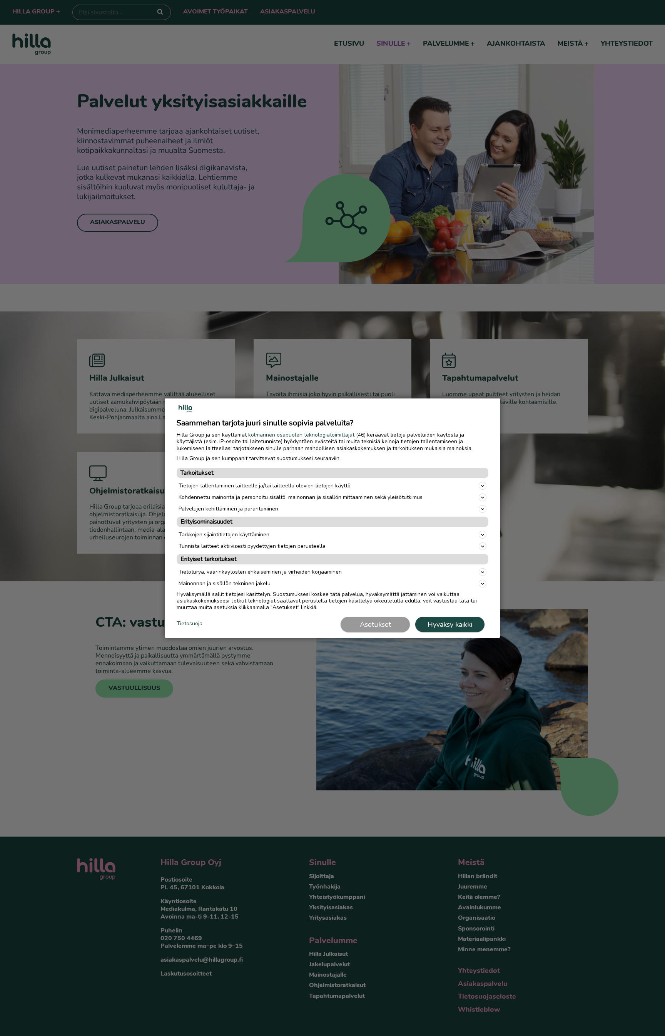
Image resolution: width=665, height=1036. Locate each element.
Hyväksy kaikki (450, 624)
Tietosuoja (189, 624)
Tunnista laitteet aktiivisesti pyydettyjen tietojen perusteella (252, 546)
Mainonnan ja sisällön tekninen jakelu (225, 583)
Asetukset (375, 624)
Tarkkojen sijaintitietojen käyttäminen (224, 534)
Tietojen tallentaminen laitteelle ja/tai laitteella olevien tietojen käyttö (265, 485)
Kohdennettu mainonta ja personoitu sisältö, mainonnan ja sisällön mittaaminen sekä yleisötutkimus (301, 496)
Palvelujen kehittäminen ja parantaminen (228, 508)
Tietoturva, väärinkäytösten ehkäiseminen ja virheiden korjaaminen (260, 572)
